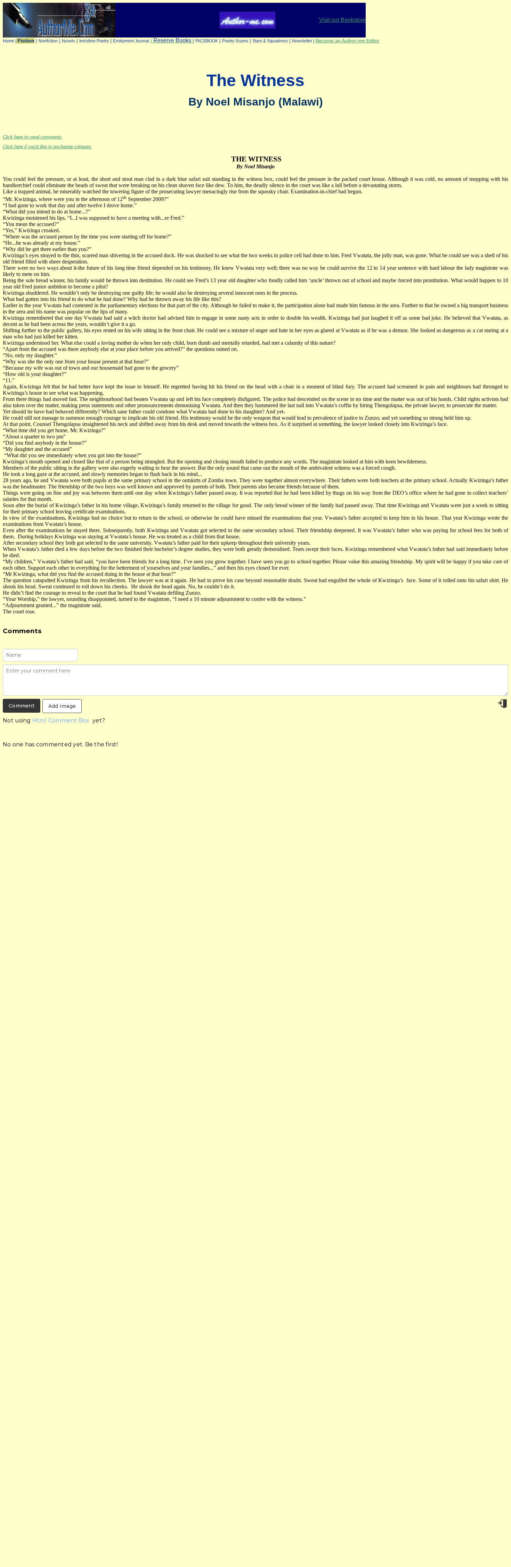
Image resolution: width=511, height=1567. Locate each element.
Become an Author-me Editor (347, 40)
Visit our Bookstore (342, 20)
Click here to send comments (32, 137)
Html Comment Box (61, 720)
